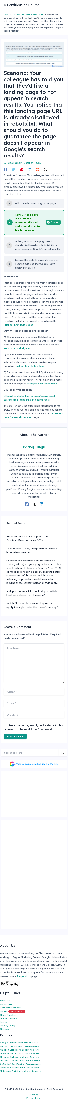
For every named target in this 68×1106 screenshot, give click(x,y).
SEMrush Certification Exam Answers (19, 1057)
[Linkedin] (29, 169)
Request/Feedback (10, 1007)
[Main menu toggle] (60, 5)
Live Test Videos (8, 1018)
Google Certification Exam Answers (19, 1042)
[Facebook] (5, 169)
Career (11, 1011)
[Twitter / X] (45, 169)
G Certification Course (22, 5)
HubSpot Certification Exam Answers (19, 1046)
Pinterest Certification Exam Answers (19, 1067)
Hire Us (3, 1022)
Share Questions (8, 1015)
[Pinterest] (21, 169)
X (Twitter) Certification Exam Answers (20, 1064)
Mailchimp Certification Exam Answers (20, 1071)
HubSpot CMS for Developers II (27, 14)
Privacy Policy (7, 1025)
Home (7, 14)
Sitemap (4, 1029)
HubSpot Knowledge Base (18, 324)
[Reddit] (37, 169)
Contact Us (6, 1004)
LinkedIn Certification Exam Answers (19, 1053)
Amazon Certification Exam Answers (19, 1049)
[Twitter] (13, 169)
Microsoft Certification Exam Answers (20, 1060)
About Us (5, 1000)
